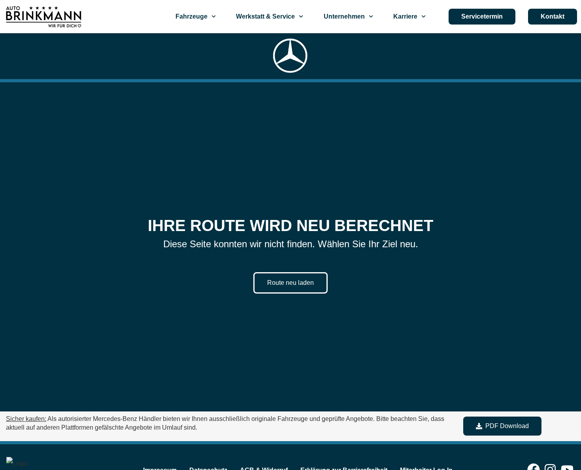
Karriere (405, 16)
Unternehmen (344, 16)
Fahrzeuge (191, 16)
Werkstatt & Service (265, 16)
